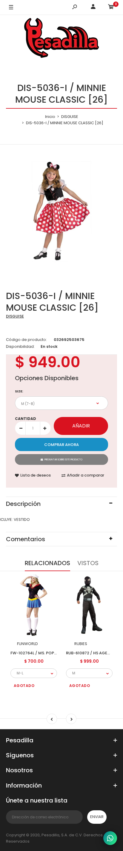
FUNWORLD (27, 644)
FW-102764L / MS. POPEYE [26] (40, 653)
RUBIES (80, 644)
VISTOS (88, 563)
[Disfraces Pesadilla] (61, 39)
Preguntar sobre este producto (63, 459)
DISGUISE (15, 316)
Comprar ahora (61, 445)
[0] (111, 8)
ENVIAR (97, 817)
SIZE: (19, 391)
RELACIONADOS (47, 563)
